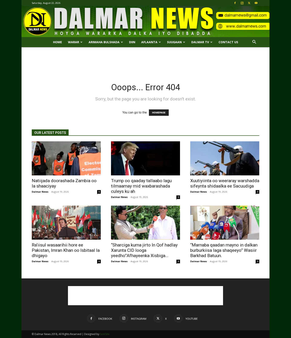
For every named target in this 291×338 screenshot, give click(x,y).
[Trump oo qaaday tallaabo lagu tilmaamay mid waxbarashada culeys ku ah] (145, 158)
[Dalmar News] (145, 21)
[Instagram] (242, 3)
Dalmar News (40, 191)
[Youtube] (256, 3)
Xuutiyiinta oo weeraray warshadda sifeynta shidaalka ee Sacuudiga (224, 183)
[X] (249, 3)
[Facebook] (235, 3)
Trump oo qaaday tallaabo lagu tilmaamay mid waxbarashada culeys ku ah (141, 186)
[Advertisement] (145, 62)
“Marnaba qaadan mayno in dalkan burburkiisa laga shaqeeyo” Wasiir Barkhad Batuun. (224, 250)
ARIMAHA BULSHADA (104, 42)
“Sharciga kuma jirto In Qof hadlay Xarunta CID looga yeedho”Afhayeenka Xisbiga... (144, 250)
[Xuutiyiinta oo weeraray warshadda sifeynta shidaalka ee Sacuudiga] (224, 158)
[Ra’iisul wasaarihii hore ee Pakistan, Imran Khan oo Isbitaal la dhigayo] (66, 223)
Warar (73, 42)
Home (57, 42)
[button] (254, 42)
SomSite (104, 334)
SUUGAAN (174, 42)
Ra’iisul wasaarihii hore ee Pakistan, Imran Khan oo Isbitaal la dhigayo (66, 250)
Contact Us (228, 42)
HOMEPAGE (159, 112)
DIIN (132, 42)
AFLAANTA (149, 42)
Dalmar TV (200, 42)
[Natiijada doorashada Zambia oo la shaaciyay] (66, 158)
